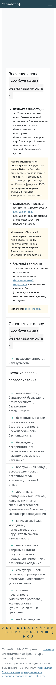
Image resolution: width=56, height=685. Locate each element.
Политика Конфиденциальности (22, 672)
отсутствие (20, 284)
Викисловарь (33, 308)
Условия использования (17, 676)
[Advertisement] (28, 38)
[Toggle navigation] (50, 4)
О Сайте (41, 676)
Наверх (48, 649)
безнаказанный (23, 212)
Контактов (44, 668)
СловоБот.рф (11, 4)
